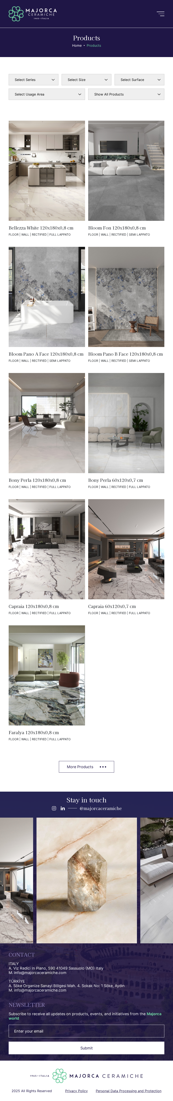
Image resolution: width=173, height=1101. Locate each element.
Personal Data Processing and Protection (128, 1091)
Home (77, 45)
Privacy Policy (76, 1091)
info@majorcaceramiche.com (40, 972)
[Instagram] (54, 808)
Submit (86, 1048)
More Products (80, 767)
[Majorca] (33, 13)
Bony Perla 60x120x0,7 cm (126, 431)
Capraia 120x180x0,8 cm (47, 557)
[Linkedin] (62, 808)
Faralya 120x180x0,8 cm (47, 683)
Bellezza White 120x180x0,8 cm (47, 178)
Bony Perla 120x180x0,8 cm (47, 431)
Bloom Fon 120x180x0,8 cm (126, 178)
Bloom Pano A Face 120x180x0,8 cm (47, 304)
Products (94, 45)
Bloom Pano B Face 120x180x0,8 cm (126, 304)
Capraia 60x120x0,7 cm (126, 557)
